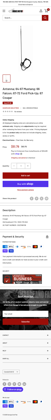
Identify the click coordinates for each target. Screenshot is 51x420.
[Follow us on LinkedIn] (24, 384)
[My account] (41, 10)
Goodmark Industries (11, 108)
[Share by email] (46, 198)
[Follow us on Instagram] (9, 384)
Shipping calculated (18, 158)
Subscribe (25, 322)
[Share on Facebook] (31, 198)
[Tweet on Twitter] (41, 198)
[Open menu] (4, 11)
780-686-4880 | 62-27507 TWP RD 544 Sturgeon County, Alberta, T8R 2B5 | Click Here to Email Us (25, 3)
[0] (46, 10)
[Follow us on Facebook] (4, 384)
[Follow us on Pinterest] (14, 384)
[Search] (45, 18)
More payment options (25, 190)
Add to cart (25, 175)
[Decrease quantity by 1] (14, 166)
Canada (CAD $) (9, 372)
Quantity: (6, 166)
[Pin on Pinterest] (36, 198)
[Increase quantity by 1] (28, 166)
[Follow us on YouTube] (19, 384)
